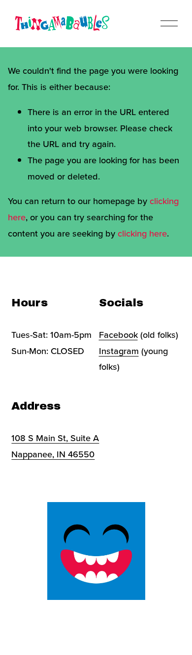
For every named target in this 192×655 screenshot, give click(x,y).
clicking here (142, 233)
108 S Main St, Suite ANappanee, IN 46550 (55, 445)
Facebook (118, 334)
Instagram (119, 350)
